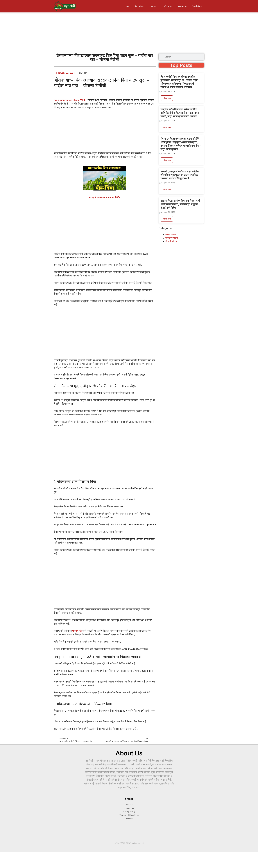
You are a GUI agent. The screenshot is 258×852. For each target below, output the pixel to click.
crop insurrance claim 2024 (69, 100)
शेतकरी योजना (197, 6)
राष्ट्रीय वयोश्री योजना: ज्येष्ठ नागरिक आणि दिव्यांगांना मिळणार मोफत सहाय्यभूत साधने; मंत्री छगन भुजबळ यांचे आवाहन (180, 113)
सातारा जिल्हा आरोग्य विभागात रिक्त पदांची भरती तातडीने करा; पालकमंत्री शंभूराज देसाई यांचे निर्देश (180, 204)
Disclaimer (139, 6)
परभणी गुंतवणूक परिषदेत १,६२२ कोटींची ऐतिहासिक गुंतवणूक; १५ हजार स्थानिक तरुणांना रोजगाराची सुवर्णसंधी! (180, 175)
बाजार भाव (153, 6)
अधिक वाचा (167, 98)
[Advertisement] (80, 32)
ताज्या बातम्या (182, 6)
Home (127, 6)
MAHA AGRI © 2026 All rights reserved (129, 843)
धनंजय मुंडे (77, 631)
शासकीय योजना (167, 6)
